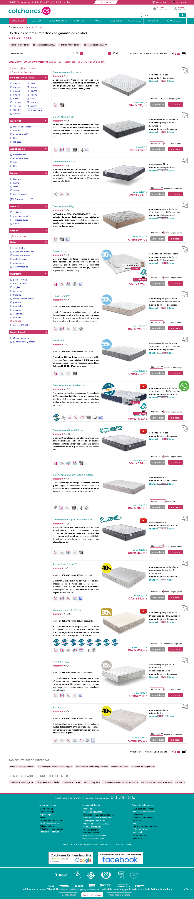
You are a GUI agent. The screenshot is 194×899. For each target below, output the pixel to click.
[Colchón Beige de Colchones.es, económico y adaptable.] (123, 219)
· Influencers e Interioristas (143, 811)
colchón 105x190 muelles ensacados (156, 782)
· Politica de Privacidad (141, 829)
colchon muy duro (92, 782)
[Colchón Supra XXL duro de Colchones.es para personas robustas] (123, 443)
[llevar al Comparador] (183, 70)
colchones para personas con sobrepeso (55, 766)
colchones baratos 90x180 (44, 44)
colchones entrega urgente (21, 782)
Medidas (22, 77)
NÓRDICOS (152, 20)
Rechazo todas (68, 894)
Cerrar (188, 889)
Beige (63, 206)
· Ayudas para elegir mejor (93, 820)
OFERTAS (82, 61)
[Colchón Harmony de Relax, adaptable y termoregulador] (123, 308)
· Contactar (87, 808)
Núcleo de (15, 120)
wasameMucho (69, 385)
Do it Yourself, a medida (73, 474)
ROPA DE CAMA (174, 20)
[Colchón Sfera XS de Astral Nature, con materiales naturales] (123, 674)
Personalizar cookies (119, 894)
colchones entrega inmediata (22, 766)
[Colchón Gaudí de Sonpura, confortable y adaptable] (123, 623)
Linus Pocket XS (65, 564)
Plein (63, 116)
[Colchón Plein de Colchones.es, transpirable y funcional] (123, 129)
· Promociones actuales (49, 831)
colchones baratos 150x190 (95, 44)
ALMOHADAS (134, 20)
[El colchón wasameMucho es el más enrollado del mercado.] (123, 398)
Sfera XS (61, 661)
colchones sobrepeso (72, 782)
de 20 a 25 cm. (30, 68)
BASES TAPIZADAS (58, 20)
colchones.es (55, 61)
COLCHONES (18, 20)
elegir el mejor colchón (30, 27)
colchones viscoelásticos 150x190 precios (120, 782)
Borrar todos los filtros (22, 71)
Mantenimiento (18, 332)
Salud (13, 241)
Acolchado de (17, 148)
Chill (58, 340)
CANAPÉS (37, 20)
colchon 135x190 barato (20, 44)
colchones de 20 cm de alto (47, 782)
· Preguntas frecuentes (92, 811)
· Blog (134, 823)
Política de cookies (161, 889)
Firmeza (14, 206)
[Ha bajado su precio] (86, 150)
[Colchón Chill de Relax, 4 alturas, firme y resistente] (123, 353)
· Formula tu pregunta (91, 826)
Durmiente (15, 273)
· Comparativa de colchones (94, 835)
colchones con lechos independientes (92, 766)
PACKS (98, 20)
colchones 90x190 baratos (69, 44)
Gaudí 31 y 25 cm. (67, 610)
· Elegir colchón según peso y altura (97, 817)
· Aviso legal (137, 832)
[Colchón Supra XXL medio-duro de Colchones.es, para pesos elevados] (123, 532)
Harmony (61, 295)
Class (59, 707)
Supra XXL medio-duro (73, 519)
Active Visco (67, 72)
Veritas (64, 161)
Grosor (14, 230)
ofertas (15, 68)
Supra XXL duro (69, 430)
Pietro (59, 251)
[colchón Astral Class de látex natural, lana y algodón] (123, 720)
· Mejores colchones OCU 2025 (95, 823)
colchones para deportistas (143, 766)
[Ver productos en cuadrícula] (177, 53)
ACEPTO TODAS (92, 894)
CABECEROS (116, 20)
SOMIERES (79, 20)
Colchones (70, 61)
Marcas (14, 172)
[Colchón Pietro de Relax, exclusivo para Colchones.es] (123, 263)
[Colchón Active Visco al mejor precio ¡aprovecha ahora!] (123, 85)
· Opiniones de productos (93, 838)
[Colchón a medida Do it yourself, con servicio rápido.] (123, 487)
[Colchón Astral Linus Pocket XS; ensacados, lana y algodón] (123, 577)
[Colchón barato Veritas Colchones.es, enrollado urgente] (123, 174)
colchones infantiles (119, 766)
